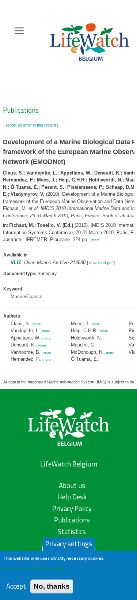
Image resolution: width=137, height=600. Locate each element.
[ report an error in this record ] (31, 125)
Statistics (72, 531)
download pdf (101, 262)
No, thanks (52, 586)
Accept (16, 586)
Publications (21, 110)
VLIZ (16, 262)
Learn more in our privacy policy (34, 568)
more (95, 240)
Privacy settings (68, 544)
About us (72, 485)
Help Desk (72, 497)
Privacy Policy (72, 508)
